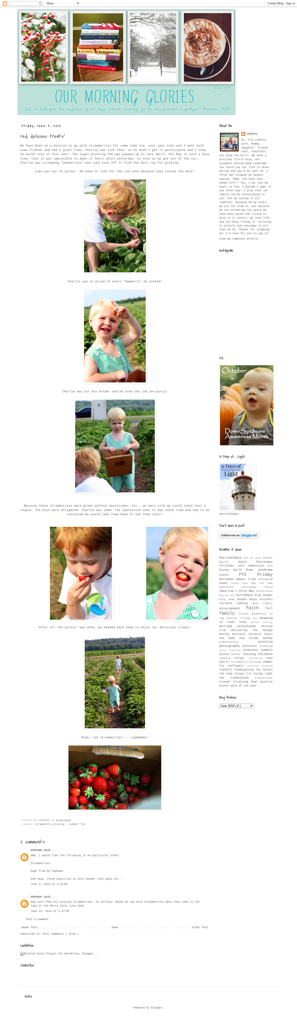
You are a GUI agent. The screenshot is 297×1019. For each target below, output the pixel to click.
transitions (264, 678)
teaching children (260, 666)
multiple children (248, 634)
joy (256, 618)
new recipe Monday (256, 638)
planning (266, 646)
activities (264, 591)
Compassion (258, 565)
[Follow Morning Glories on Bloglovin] (239, 538)
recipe (240, 658)
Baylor (229, 562)
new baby (229, 638)
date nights (262, 603)
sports (225, 662)
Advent (268, 558)
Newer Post (29, 927)
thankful (226, 669)
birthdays (245, 595)
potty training (231, 650)
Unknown (37, 850)
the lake (226, 673)
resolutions (257, 658)
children (227, 603)
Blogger (156, 1007)
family (229, 613)
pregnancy (252, 650)
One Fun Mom (262, 583)
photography (230, 646)
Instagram (265, 579)
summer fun (77, 824)
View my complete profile (238, 239)
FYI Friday (256, 574)
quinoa (225, 654)
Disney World (232, 570)
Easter (229, 575)
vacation (266, 682)
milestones (249, 626)
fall (269, 608)
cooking (244, 603)
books (243, 599)
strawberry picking (50, 824)
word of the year (244, 685)
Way (252, 591)
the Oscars (264, 669)
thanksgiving (245, 669)
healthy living (239, 618)
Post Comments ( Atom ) (61, 934)
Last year (156, 145)
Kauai (225, 583)
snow (269, 658)
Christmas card (233, 565)
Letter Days (241, 583)
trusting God (246, 682)
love (245, 622)
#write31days (231, 558)
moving (225, 634)
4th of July (253, 558)
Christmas (264, 562)
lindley (251, 134)
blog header (264, 595)
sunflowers (237, 665)
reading (226, 658)
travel (226, 682)
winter (225, 685)
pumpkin (267, 650)
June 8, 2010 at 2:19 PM (49, 884)
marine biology (262, 622)
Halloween (227, 579)
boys (254, 599)
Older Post (200, 927)
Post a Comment (37, 919)
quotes (236, 654)
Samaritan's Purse (234, 591)
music (269, 634)
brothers (266, 599)
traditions (242, 678)
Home (115, 927)
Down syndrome (259, 570)
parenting (265, 642)
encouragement (232, 608)
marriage (228, 626)
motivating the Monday (252, 630)
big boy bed (227, 595)
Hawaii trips (247, 579)
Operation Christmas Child (246, 587)
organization (238, 642)
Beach (247, 562)
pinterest (251, 646)
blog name (228, 599)
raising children (258, 654)
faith (255, 608)
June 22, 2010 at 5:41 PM (50, 911)
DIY (270, 565)
